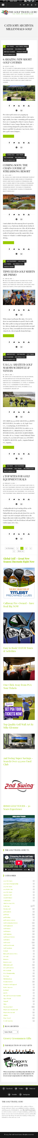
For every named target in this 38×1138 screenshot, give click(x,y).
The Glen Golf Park (17, 76)
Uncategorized (18, 1007)
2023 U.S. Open (18, 892)
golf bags (10, 466)
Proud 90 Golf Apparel (18, 984)
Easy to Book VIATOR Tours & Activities (18, 649)
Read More (8, 136)
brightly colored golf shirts (12, 282)
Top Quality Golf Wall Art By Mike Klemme (18, 726)
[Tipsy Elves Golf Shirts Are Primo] (19, 297)
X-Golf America (18, 1021)
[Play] (6, 870)
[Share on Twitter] (14, 105)
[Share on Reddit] (16, 110)
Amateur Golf (11, 354)
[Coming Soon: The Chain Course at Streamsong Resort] (19, 202)
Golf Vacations (8, 49)
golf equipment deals (27, 489)
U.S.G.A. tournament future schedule (18, 384)
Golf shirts (21, 261)
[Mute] (29, 870)
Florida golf (8, 177)
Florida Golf (10, 155)
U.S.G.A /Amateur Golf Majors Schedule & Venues (17, 367)
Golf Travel (10, 46)
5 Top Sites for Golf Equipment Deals (16, 477)
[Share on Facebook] (9, 105)
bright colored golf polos (24, 280)
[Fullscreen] (32, 870)
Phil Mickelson (18, 979)
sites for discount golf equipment (13, 491)
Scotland (18, 990)
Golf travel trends (22, 46)
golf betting (18, 917)
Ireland (18, 951)
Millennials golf (20, 49)
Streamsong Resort (9, 187)
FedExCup (17, 906)
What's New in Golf (9, 54)
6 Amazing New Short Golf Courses (17, 61)
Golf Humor (18, 928)
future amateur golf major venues (22, 376)
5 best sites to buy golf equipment (15, 485)
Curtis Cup (8, 376)
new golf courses (9, 51)
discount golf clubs (22, 487)
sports (18, 993)
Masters (18, 959)
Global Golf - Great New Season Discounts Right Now (18, 560)
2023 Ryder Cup (18, 889)
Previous (10, 548)
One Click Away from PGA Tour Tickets (17, 686)
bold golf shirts (10, 280)
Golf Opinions (8, 468)
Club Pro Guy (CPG (9, 903)
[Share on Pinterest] (23, 105)
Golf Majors (21, 354)
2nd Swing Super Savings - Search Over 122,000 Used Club (18, 761)
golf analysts (18, 912)
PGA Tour (18, 976)
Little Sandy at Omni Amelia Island (15, 68)
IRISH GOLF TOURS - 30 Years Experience (16, 807)
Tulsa (18, 1004)
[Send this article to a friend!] (21, 110)
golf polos (25, 282)
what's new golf (16, 80)
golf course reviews (18, 920)
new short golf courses (10, 72)
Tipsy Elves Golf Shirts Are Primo (19, 273)
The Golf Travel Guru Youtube (18, 995)
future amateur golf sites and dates (14, 378)
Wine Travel (18, 1018)
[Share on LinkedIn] (19, 105)
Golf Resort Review (18, 937)
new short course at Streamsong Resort (20, 185)
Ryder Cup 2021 (18, 987)
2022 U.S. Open (18, 886)
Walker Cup (15, 388)
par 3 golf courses (24, 72)
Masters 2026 (18, 962)
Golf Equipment (11, 261)
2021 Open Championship (18, 884)
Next (19, 551)
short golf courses (16, 74)
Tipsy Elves (27, 284)
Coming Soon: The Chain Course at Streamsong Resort (16, 168)
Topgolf (18, 1001)
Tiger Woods (18, 998)
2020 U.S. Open (18, 881)
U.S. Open (23, 382)
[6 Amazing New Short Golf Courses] (19, 93)
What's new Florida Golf (18, 1009)
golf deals (16, 489)
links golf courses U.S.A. (18, 954)
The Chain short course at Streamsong (20, 189)
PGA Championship (18, 973)
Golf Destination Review (18, 923)
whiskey (18, 1015)
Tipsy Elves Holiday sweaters (23, 286)
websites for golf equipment (26, 493)
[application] (19, 862)
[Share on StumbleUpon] (28, 105)
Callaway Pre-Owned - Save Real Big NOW (18, 605)
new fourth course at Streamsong (22, 70)
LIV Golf (18, 956)
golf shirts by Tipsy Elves (15, 284)
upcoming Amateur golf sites (12, 386)
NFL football (18, 970)
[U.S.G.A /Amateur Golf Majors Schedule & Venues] (19, 399)
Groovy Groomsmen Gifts (17, 1038)
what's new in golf (8, 191)
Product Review (22, 51)
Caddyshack (18, 900)
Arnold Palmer (18, 898)
